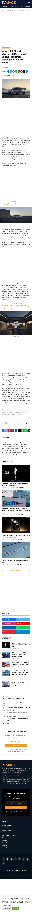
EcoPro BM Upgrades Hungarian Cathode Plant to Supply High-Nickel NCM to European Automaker (16, 510)
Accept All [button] (15, 908)
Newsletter (9, 870)
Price (3, 412)
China (3, 47)
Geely (27, 409)
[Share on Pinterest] (19, 71)
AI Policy (4, 838)
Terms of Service (6, 848)
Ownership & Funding (7, 825)
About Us (10, 868)
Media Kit (25, 868)
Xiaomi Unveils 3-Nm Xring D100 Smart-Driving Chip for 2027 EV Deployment (16, 536)
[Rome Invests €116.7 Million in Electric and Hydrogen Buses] (6, 664)
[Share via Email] (24, 71)
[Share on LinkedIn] (21, 71)
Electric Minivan (11, 409)
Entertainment (20, 409)
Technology (14, 414)
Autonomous (25, 6)
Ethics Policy (5, 845)
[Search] (27, 2)
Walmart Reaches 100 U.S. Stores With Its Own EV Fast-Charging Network (19, 654)
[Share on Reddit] (13, 71)
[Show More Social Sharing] (29, 71)
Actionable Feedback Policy (9, 835)
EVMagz (23, 874)
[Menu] (29, 2)
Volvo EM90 (5, 417)
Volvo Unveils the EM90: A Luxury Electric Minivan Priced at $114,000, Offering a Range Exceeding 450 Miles (16, 306)
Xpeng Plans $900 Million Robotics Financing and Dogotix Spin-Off (20, 644)
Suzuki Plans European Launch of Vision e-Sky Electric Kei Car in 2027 (20, 684)
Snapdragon (17, 412)
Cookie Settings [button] (6, 908)
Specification (5, 414)
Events (24, 870)
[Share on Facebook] (8, 71)
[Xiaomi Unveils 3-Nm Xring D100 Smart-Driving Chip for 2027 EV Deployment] (16, 525)
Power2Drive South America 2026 (15, 698)
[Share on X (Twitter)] (11, 71)
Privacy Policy (15, 751)
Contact (17, 870)
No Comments (24, 65)
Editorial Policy (5, 828)
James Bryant (6, 65)
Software (24, 412)
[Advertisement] (16, 30)
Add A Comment (16, 570)
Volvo (13, 10)
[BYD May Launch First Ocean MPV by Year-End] (16, 550)
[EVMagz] (9, 3)
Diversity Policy (5, 843)
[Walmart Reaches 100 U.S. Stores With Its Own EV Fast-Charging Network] (6, 655)
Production (9, 412)
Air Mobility (15, 6)
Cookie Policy (5, 840)
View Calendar (5, 723)
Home (3, 10)
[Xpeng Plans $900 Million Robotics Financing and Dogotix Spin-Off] (16, 473)
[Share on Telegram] (27, 71)
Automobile (5, 6)
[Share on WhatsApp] (16, 71)
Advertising (17, 868)
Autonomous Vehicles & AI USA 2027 (16, 703)
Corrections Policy (6, 830)
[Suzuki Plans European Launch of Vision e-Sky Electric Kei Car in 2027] (6, 684)
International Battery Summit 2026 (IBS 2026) (18, 707)
